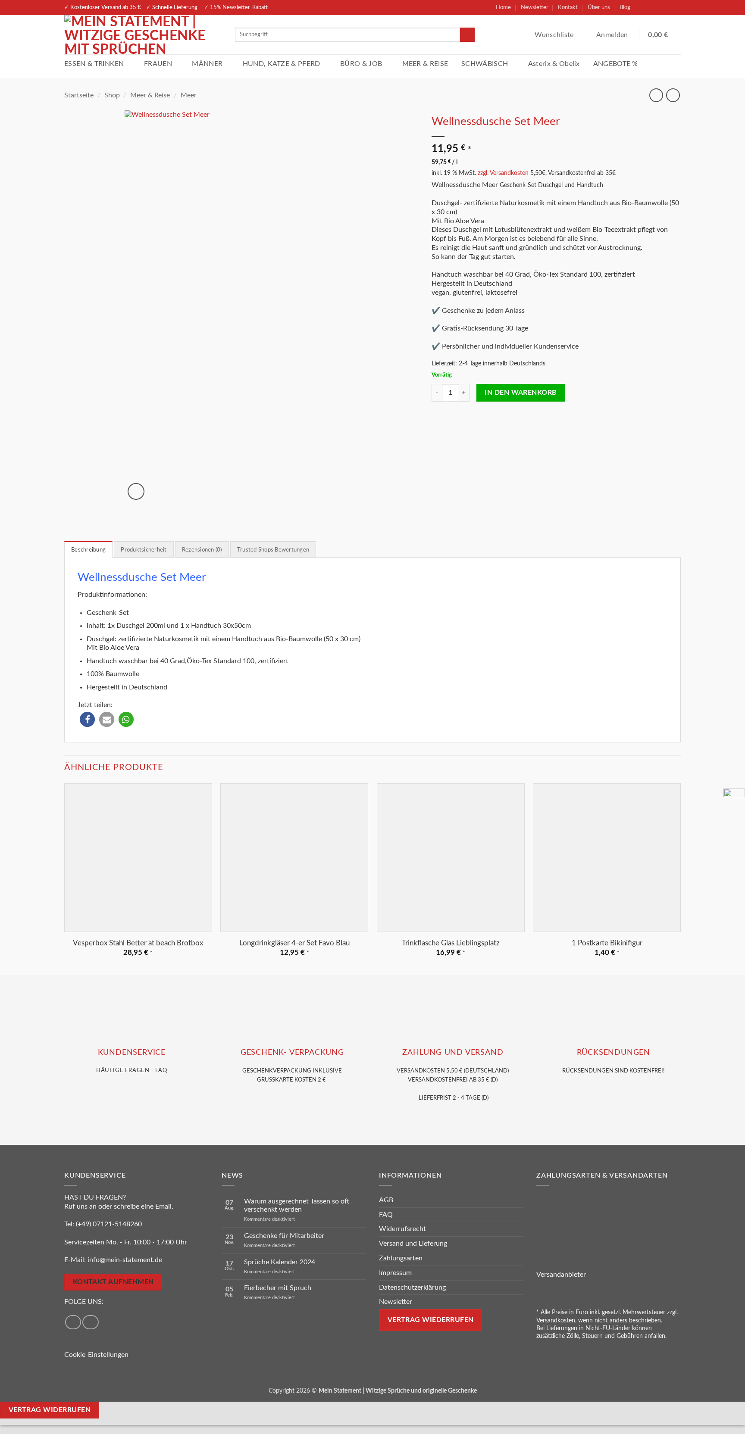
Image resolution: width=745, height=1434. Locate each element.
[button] (613, 35)
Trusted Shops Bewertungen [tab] (273, 549)
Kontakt (568, 7)
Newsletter (534, 7)
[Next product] (656, 95)
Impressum (395, 1272)
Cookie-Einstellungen (96, 1354)
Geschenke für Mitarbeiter (284, 1235)
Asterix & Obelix (554, 63)
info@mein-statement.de (125, 1259)
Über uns (599, 7)
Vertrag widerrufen (50, 1410)
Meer (189, 95)
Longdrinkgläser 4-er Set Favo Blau (294, 943)
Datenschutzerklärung (412, 1287)
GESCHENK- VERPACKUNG (292, 1052)
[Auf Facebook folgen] (642, 7)
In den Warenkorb (521, 393)
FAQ (386, 1214)
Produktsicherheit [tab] (143, 549)
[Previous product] (672, 95)
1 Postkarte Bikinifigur (607, 943)
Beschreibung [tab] (88, 549)
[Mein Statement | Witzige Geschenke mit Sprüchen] (143, 34)
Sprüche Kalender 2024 (279, 1262)
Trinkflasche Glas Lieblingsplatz (451, 943)
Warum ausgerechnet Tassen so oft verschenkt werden (296, 1205)
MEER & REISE (425, 63)
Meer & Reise (150, 95)
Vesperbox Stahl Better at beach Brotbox (138, 943)
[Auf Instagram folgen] (658, 7)
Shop (112, 95)
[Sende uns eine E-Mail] (673, 7)
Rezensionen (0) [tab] (202, 549)
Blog (625, 7)
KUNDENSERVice (132, 1052)
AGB (386, 1200)
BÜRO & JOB (361, 63)
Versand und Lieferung (413, 1243)
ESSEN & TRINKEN (94, 63)
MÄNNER (207, 63)
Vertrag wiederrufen (431, 1320)
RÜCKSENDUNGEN (613, 1052)
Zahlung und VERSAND (452, 1052)
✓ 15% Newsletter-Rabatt (236, 7)
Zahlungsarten (401, 1258)
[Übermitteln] (467, 35)
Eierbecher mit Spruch (277, 1287)
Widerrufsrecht (402, 1228)
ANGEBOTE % (615, 63)
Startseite (79, 95)
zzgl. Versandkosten (503, 173)
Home (503, 7)
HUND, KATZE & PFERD (281, 63)
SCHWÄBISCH (484, 63)
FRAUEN (158, 63)
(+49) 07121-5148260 (109, 1224)
